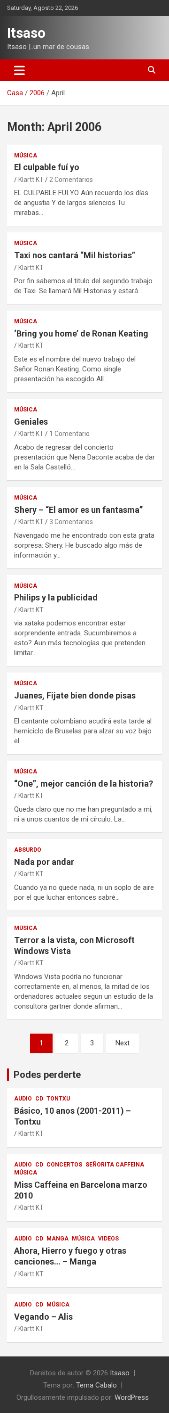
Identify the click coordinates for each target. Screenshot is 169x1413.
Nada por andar (44, 862)
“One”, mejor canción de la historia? (83, 784)
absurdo (27, 849)
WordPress (132, 1397)
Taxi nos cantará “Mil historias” (74, 255)
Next (122, 1043)
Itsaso (26, 33)
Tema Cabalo (96, 1385)
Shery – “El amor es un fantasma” (78, 510)
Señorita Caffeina (114, 1164)
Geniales (31, 422)
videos (108, 1238)
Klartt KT (31, 179)
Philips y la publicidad (56, 597)
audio (23, 1098)
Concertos (64, 1164)
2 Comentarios (71, 179)
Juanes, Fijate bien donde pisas (75, 695)
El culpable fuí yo (46, 167)
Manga (57, 1238)
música (25, 155)
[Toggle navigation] (19, 70)
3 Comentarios (71, 522)
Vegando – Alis (43, 1317)
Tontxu (58, 1098)
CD (39, 1098)
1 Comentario (69, 433)
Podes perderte (47, 1074)
